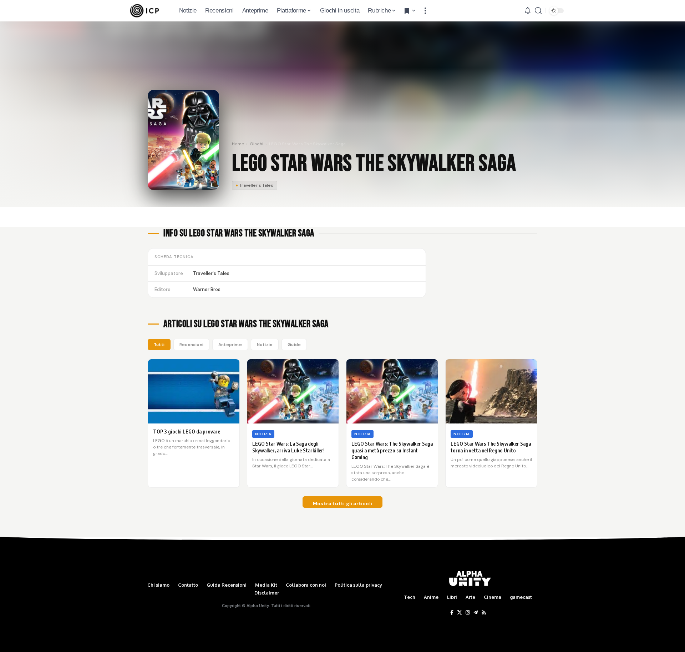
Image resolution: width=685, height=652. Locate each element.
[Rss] (484, 612)
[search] (538, 10)
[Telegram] (476, 612)
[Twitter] (459, 612)
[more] (425, 10)
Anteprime (230, 344)
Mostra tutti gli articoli (342, 503)
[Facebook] (451, 612)
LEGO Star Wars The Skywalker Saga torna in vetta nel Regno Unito (491, 447)
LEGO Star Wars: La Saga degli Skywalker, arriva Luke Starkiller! (288, 447)
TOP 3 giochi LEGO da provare (186, 431)
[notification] (527, 11)
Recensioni (191, 344)
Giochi (257, 144)
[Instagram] (468, 612)
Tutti (159, 344)
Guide (294, 344)
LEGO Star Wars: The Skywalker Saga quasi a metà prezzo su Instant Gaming (392, 450)
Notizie (265, 344)
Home (238, 144)
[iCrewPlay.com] (144, 10)
